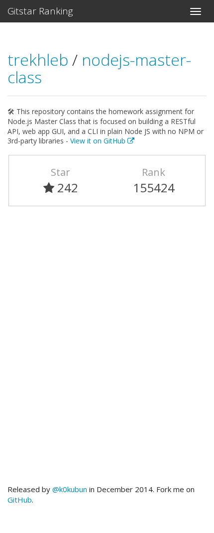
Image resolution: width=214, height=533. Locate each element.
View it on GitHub (98, 140)
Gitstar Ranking (40, 10)
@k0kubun (69, 489)
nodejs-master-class (99, 68)
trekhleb (39, 59)
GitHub (19, 500)
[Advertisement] (107, 350)
